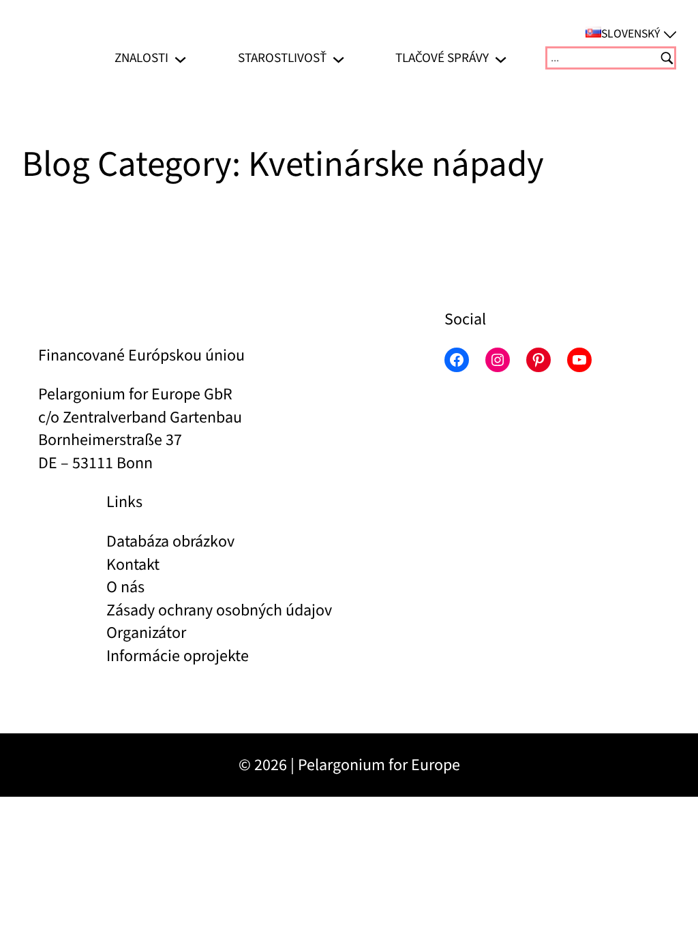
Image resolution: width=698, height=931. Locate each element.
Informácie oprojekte (177, 656)
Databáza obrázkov (170, 541)
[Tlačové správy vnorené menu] (500, 58)
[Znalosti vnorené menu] (180, 58)
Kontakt (133, 565)
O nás (125, 587)
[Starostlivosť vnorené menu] (338, 58)
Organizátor (146, 633)
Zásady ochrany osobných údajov (219, 610)
